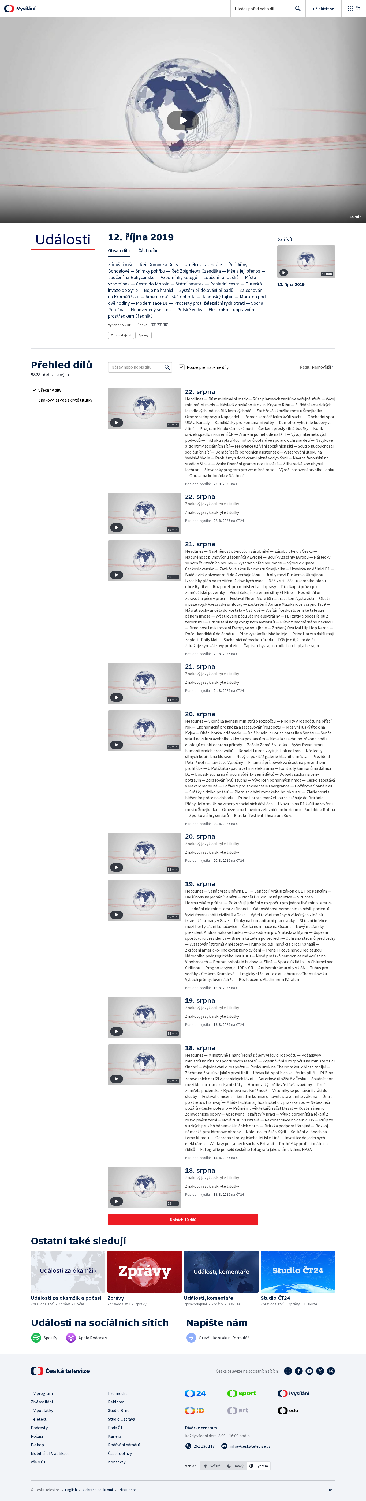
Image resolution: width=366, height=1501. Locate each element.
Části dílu (147, 250)
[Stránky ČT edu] (288, 1412)
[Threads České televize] (331, 1371)
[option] (211, 1466)
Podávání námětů (124, 1444)
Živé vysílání (42, 1402)
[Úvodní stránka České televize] (61, 1371)
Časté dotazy (120, 1453)
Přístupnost (128, 1489)
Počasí (37, 1436)
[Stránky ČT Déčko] (194, 1412)
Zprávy (143, 335)
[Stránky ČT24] (195, 1395)
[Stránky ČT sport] (241, 1395)
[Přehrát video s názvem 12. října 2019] (183, 120)
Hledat (297, 8)
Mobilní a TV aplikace (50, 1453)
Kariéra (114, 1436)
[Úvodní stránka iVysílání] (24, 8)
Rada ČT (115, 1427)
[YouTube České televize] (309, 1371)
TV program (42, 1393)
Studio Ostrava (121, 1419)
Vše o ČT (38, 1462)
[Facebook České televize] (298, 1371)
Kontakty (116, 1462)
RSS (332, 1489)
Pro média (117, 1393)
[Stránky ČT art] (237, 1412)
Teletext (39, 1419)
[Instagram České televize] (288, 1371)
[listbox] (235, 1465)
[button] (183, 120)
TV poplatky (42, 1410)
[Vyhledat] (167, 367)
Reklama (116, 1402)
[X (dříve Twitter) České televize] (320, 1371)
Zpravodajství (121, 335)
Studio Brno (119, 1410)
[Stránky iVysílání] (293, 1395)
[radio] (63, 390)
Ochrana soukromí (98, 1489)
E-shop (37, 1444)
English (71, 1489)
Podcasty (39, 1427)
